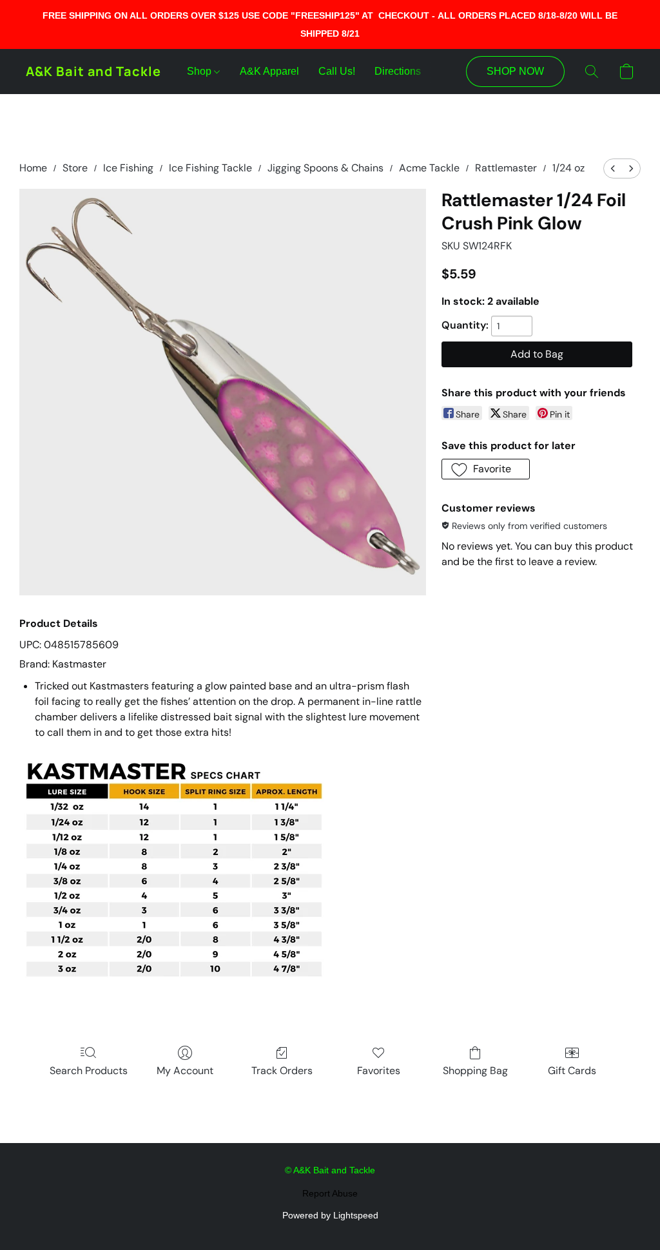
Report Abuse (330, 1193)
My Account (185, 1070)
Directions (397, 71)
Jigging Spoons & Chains (325, 168)
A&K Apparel (269, 71)
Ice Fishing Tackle (210, 168)
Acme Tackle (429, 168)
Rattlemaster (506, 168)
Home (33, 168)
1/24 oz (568, 168)
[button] (93, 71)
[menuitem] (613, 168)
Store (75, 168)
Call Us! (336, 71)
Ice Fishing (128, 168)
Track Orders (282, 1070)
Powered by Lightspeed (330, 1215)
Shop (200, 71)
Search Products (89, 1070)
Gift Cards (572, 1070)
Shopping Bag (475, 1070)
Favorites (378, 1070)
